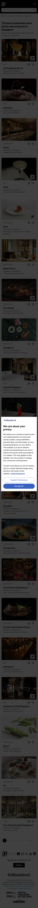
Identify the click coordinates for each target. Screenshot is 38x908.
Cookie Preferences (19, 480)
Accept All (19, 486)
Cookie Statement (17, 474)
